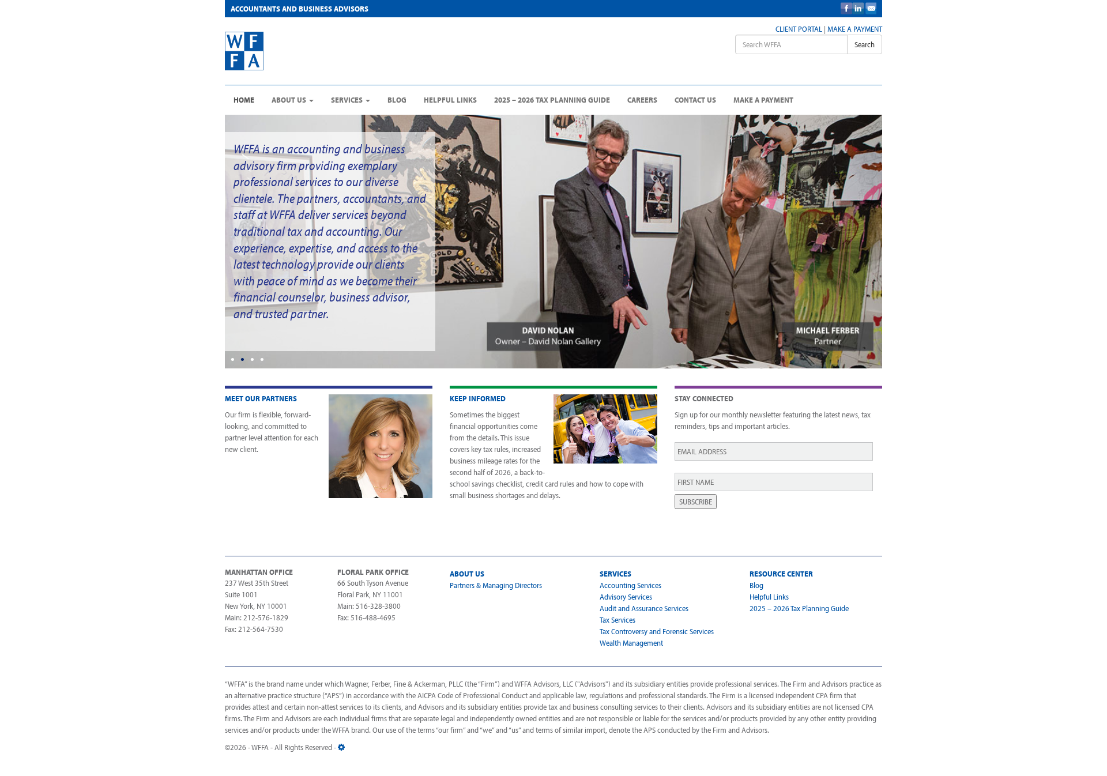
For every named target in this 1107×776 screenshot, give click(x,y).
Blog (396, 100)
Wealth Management (631, 643)
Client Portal (798, 29)
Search (864, 44)
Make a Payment (854, 29)
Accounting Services (630, 585)
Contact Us (695, 100)
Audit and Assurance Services (644, 608)
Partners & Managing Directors (496, 585)
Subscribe (695, 501)
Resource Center (781, 573)
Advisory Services (626, 597)
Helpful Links (450, 100)
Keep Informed (478, 398)
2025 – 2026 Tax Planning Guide (552, 100)
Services (347, 100)
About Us (290, 100)
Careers (642, 100)
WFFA (312, 51)
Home (244, 100)
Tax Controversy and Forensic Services (657, 631)
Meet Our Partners (261, 398)
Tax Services (617, 620)
